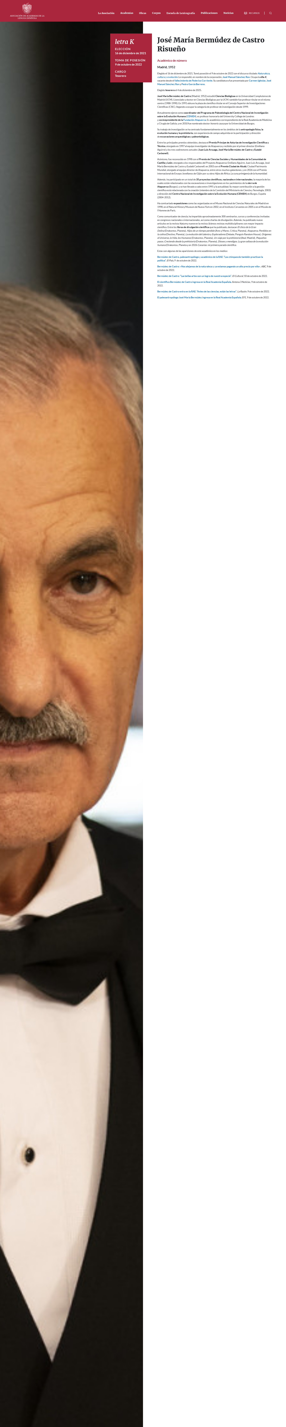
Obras (142, 13)
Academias (126, 13)
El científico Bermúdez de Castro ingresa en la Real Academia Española (194, 282)
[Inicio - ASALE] (27, 10)
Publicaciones (209, 13)
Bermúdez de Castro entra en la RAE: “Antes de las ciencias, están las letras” (196, 291)
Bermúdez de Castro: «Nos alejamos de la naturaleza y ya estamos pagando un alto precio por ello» (208, 266)
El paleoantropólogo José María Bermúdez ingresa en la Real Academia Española (199, 297)
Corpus (156, 13)
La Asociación (106, 13)
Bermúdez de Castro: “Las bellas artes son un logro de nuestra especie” (194, 276)
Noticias (228, 13)
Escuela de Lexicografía (181, 13)
